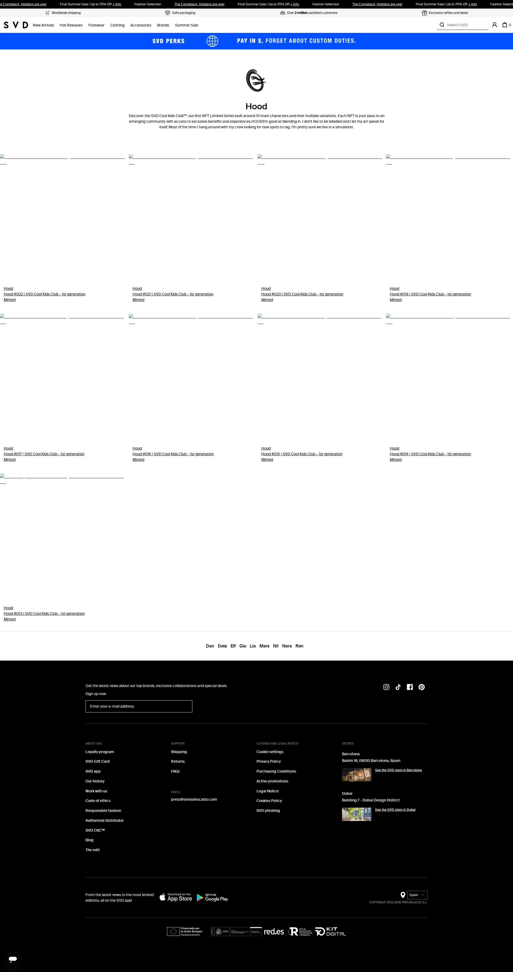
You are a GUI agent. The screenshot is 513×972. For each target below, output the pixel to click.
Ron (299, 646)
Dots (222, 646)
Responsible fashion (103, 810)
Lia (253, 646)
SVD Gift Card (98, 761)
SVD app (93, 771)
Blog (90, 840)
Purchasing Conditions (276, 771)
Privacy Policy (268, 761)
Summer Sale (186, 25)
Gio (242, 646)
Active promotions (272, 781)
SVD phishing (268, 810)
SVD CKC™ (95, 830)
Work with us (96, 791)
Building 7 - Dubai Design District (371, 800)
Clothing (117, 25)
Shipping (179, 752)
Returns (178, 761)
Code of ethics (98, 801)
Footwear (96, 25)
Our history (95, 781)
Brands (163, 25)
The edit (93, 850)
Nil (275, 646)
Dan (210, 646)
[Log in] (495, 25)
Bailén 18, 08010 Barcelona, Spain (371, 760)
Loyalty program (100, 752)
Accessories (140, 25)
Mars (264, 646)
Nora (287, 646)
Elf (233, 646)
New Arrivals (43, 25)
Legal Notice (267, 791)
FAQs (175, 771)
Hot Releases (71, 25)
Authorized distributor (105, 820)
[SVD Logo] (16, 25)
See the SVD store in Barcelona (398, 770)
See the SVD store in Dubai (395, 810)
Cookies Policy (269, 801)
